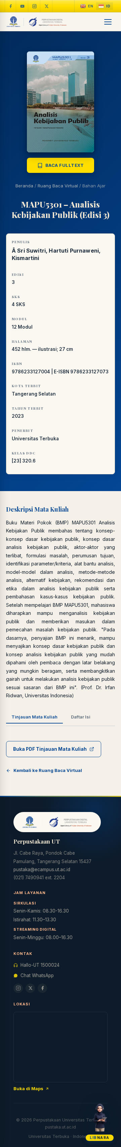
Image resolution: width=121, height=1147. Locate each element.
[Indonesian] (104, 6)
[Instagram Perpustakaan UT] (34, 6)
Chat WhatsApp (37, 975)
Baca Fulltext (64, 165)
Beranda (24, 185)
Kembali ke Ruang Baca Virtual (47, 770)
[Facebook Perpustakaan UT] (10, 6)
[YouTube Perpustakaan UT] (22, 6)
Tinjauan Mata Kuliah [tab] (34, 716)
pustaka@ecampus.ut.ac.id (41, 869)
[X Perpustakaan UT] (30, 988)
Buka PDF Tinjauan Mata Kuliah (50, 749)
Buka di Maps (28, 1088)
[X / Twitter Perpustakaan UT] (46, 6)
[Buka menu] (108, 22)
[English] (87, 6)
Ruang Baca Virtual (58, 185)
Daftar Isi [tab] (80, 716)
